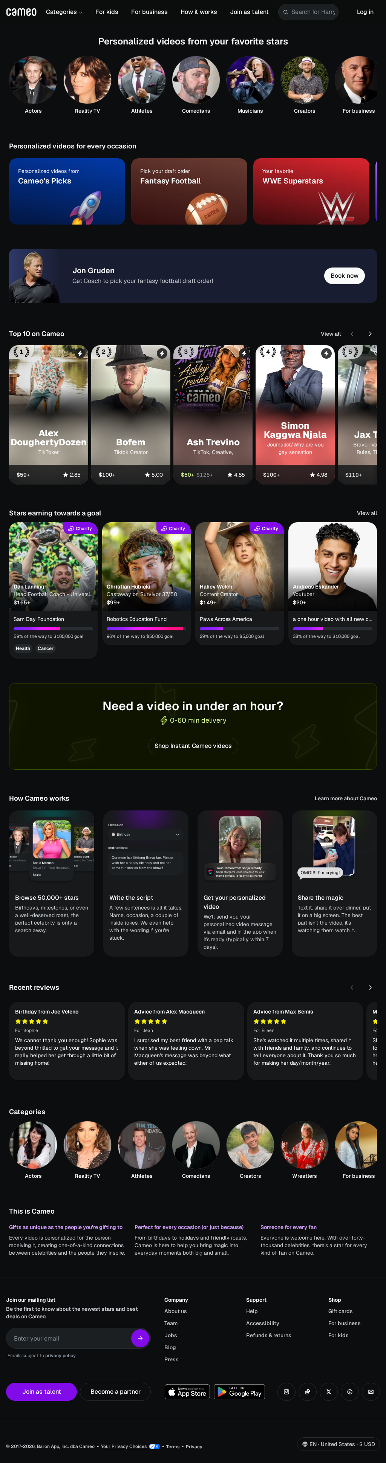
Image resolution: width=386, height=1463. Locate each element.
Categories (61, 12)
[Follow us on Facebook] (350, 1392)
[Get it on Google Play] (239, 1391)
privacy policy (60, 1356)
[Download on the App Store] (187, 1391)
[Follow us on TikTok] (308, 1392)
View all (331, 333)
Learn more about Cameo (346, 798)
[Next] (370, 334)
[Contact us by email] (371, 1392)
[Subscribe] (140, 1338)
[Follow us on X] (329, 1392)
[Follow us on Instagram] (286, 1392)
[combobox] (313, 12)
